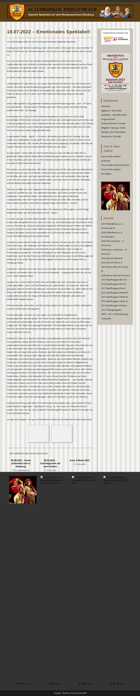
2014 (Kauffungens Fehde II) (114, 301)
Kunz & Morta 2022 (79, 460)
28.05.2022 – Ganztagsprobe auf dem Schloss (50, 463)
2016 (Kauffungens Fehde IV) (114, 292)
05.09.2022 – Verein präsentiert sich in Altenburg (21, 463)
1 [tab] (16, 683)
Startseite (105, 106)
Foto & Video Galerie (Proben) (115, 165)
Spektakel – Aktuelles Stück (114, 114)
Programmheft (108, 119)
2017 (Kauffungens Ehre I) (113, 288)
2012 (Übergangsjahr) (111, 309)
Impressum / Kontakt (111, 136)
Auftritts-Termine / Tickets (113, 123)
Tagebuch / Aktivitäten (111, 110)
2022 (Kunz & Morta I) (111, 262)
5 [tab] (29, 683)
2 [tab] (19, 683)
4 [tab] (26, 683)
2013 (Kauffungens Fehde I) (114, 305)
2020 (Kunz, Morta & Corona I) (115, 275)
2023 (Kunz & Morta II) (111, 258)
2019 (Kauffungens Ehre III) (113, 279)
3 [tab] (23, 683)
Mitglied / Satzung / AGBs (113, 127)
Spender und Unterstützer (113, 132)
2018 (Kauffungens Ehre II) (113, 284)
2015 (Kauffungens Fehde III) (114, 296)
